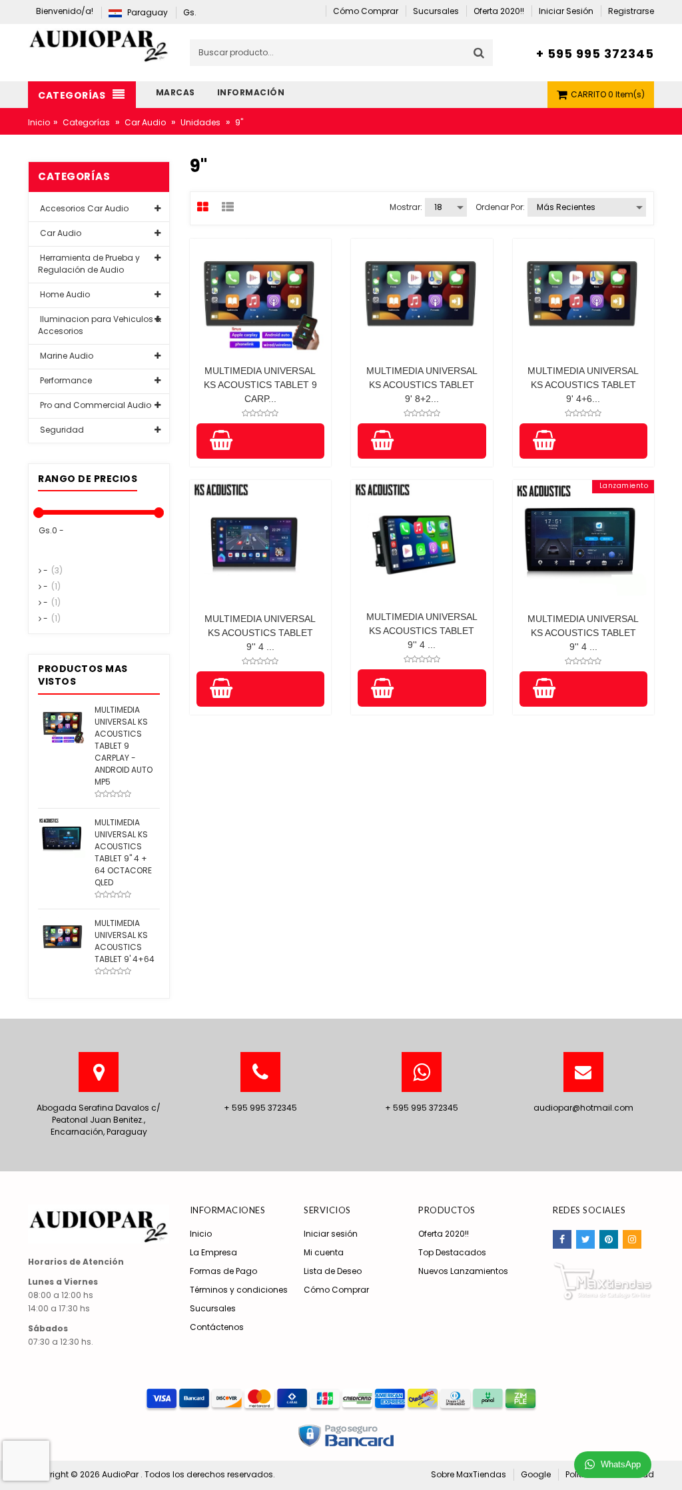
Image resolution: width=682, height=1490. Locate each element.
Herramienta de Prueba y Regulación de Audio (89, 263)
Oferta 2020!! (443, 1233)
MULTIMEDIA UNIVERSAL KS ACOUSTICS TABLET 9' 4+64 (125, 941)
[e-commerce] (98, 42)
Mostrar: (406, 207)
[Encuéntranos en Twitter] (585, 1239)
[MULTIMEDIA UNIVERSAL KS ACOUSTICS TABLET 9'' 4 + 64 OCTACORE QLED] (63, 836)
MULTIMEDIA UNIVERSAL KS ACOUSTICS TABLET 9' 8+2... (422, 384)
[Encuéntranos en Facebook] (562, 1239)
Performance (65, 380)
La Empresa (213, 1252)
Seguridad (61, 429)
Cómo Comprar (336, 1289)
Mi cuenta (324, 1252)
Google (536, 1474)
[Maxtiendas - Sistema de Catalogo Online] (603, 1280)
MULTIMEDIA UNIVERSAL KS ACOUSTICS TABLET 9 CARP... (260, 384)
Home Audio (64, 294)
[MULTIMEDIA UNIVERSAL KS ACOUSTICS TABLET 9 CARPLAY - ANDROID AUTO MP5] (63, 724)
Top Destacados (452, 1252)
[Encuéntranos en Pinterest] (608, 1239)
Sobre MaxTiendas (468, 1474)
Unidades (200, 122)
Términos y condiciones (239, 1289)
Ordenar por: (500, 207)
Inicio (39, 122)
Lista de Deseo (333, 1271)
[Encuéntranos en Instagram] (632, 1239)
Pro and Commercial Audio (94, 405)
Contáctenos (217, 1327)
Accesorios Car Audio (83, 208)
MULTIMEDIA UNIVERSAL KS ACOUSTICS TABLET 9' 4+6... (583, 384)
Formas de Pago (223, 1271)
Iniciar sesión (331, 1233)
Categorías (86, 122)
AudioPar (121, 1474)
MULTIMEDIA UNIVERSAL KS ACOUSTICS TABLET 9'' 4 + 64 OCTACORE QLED (123, 852)
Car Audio (145, 122)
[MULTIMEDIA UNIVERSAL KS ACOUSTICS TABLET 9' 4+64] (63, 937)
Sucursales (213, 1308)
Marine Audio (65, 355)
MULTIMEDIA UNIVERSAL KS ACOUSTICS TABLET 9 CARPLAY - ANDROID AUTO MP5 (124, 745)
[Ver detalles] (261, 297)
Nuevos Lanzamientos (463, 1271)
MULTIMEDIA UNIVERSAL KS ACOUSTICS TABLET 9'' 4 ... (260, 632)
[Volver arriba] (668, 1466)
